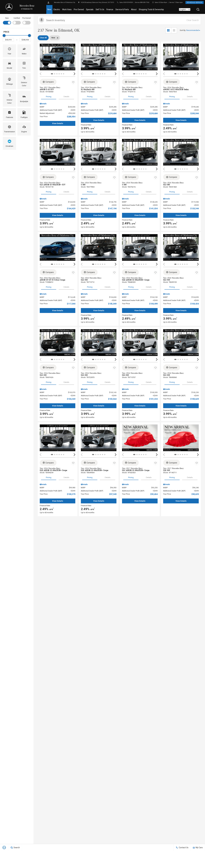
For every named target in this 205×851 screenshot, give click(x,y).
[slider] (4, 35)
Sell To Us (100, 9)
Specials (89, 9)
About (134, 9)
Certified (17, 18)
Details (66, 96)
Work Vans (67, 9)
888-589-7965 (144, 2)
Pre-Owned (79, 9)
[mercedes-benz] (9, 6)
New (49, 9)
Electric (57, 9)
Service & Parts (122, 9)
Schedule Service (194, 2)
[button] (198, 9)
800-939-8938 (128, 2)
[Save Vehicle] (73, 82)
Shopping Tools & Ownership (151, 9)
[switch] (7, 21)
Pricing (48, 96)
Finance (109, 9)
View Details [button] (57, 123)
